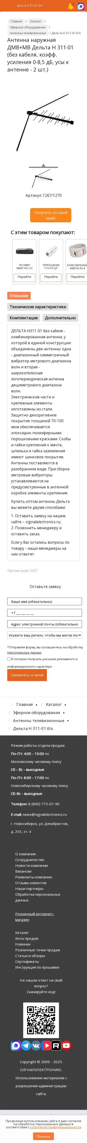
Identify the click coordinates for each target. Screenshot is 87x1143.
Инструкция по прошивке (37, 967)
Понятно (43, 1136)
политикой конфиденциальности (55, 1127)
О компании (25, 853)
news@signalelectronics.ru (45, 814)
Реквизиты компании (33, 877)
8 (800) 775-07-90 (43, 803)
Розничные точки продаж (37, 949)
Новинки (22, 944)
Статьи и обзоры (30, 955)
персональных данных (24, 653)
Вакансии (23, 871)
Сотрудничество (29, 859)
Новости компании (31, 865)
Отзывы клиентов (30, 882)
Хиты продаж (26, 938)
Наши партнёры (29, 888)
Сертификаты (27, 961)
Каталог (22, 932)
